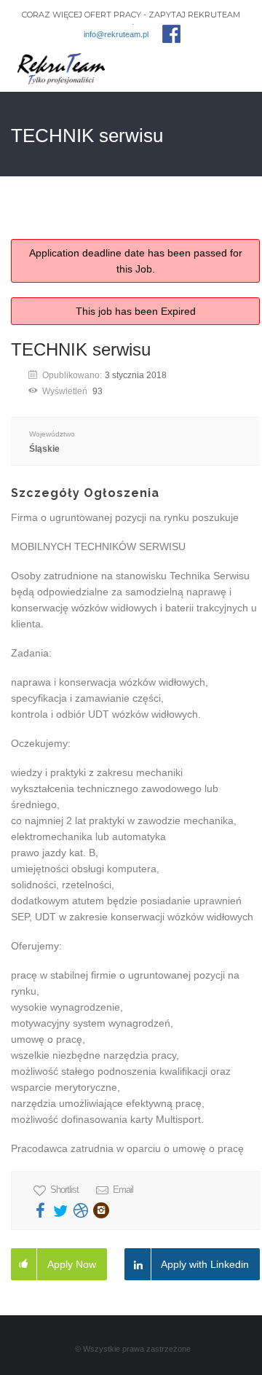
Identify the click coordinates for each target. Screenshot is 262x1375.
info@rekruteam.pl (116, 34)
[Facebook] (171, 34)
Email (123, 1189)
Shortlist (64, 1189)
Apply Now (71, 1264)
